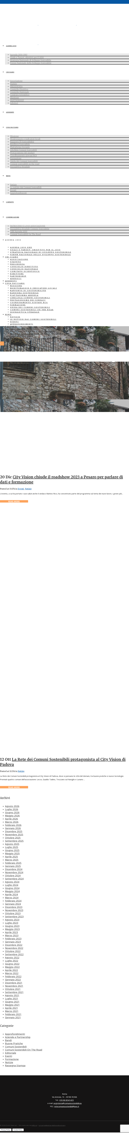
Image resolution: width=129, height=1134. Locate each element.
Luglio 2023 (11, 922)
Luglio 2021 (11, 998)
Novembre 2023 (14, 910)
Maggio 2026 (12, 815)
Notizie (28, 489)
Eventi (21, 489)
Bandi (8, 1040)
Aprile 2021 (11, 1008)
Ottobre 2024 (13, 875)
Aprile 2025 (11, 856)
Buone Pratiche (14, 1043)
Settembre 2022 (14, 954)
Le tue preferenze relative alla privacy (52, 1125)
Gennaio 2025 (13, 866)
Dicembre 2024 (13, 869)
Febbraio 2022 (13, 976)
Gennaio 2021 (13, 1017)
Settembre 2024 (14, 878)
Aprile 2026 (11, 818)
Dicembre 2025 (13, 831)
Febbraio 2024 (13, 900)
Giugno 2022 (12, 963)
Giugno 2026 (12, 812)
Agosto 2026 (12, 806)
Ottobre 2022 (13, 951)
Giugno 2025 (12, 850)
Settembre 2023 (14, 916)
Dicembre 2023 (13, 907)
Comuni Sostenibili (16, 1046)
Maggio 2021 (12, 1004)
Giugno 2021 (12, 1001)
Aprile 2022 (11, 970)
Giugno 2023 (12, 926)
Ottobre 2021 (13, 989)
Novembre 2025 (14, 834)
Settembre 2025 (14, 840)
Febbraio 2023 (13, 938)
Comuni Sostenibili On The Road (23, 1049)
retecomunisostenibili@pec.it (66, 1106)
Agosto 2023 (12, 919)
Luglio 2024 (11, 885)
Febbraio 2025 (13, 863)
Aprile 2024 (11, 894)
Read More (14, 501)
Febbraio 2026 (13, 825)
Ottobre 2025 (13, 837)
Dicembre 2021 (13, 982)
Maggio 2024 (12, 891)
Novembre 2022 (14, 948)
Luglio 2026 (11, 809)
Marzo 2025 (11, 859)
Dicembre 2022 (13, 945)
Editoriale (10, 1053)
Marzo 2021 (11, 1011)
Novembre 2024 (14, 872)
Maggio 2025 (12, 853)
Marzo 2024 (11, 897)
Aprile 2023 (11, 932)
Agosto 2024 (12, 881)
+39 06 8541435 (66, 1100)
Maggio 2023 (12, 929)
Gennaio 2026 (13, 828)
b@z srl (34, 1125)
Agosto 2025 (12, 844)
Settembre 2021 (14, 992)
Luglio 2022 (11, 960)
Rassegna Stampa (15, 1065)
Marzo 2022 (11, 973)
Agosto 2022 (12, 957)
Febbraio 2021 (13, 1014)
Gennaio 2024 (13, 904)
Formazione (12, 1059)
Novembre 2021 (14, 986)
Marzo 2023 (11, 935)
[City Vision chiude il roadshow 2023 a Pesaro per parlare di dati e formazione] (46, 470)
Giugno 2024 (12, 888)
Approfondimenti (15, 1034)
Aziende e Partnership (17, 1037)
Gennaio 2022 (13, 979)
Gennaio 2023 (13, 941)
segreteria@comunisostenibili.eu (67, 1103)
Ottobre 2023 (13, 913)
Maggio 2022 (12, 967)
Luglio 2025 (11, 847)
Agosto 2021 (12, 995)
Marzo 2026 (11, 822)
